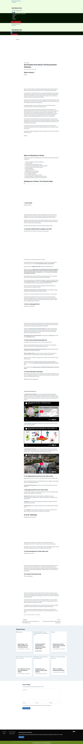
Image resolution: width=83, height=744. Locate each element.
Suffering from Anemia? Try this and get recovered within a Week (59, 646)
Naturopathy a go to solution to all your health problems (41, 670)
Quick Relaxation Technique (30, 423)
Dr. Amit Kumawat (28, 69)
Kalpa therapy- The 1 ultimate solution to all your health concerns (30, 621)
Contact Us (4, 731)
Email (37, 702)
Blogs (14, 16)
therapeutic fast (35, 328)
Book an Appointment (15, 21)
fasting (33, 336)
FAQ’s (14, 17)
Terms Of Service (12, 731)
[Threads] (14, 12)
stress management (31, 614)
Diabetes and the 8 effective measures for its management (52, 621)
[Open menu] (11, 33)
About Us (14, 15)
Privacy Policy (12, 733)
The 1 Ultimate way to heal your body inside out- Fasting (24, 670)
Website (50, 702)
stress (25, 614)
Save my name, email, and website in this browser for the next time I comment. (37, 705)
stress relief (38, 614)
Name (24, 702)
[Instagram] (13, 12)
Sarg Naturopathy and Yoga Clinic (19, 13)
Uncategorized (26, 62)
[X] (12, 12)
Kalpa (52, 335)
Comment (25, 689)
